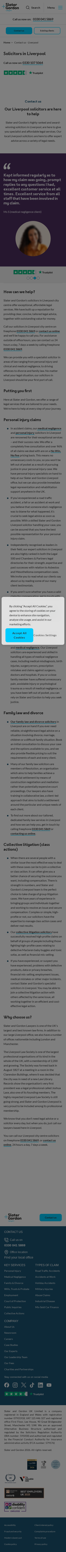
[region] (33, 621)
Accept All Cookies (19, 635)
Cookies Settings (45, 635)
